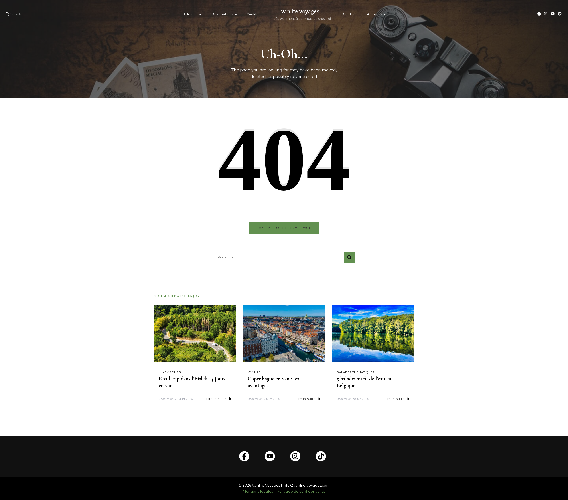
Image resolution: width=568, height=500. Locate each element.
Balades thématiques (356, 372)
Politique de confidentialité (301, 491)
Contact (350, 14)
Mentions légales (258, 491)
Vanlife (253, 14)
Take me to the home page (284, 228)
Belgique (190, 14)
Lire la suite (216, 399)
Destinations (222, 14)
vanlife (254, 372)
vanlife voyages (300, 11)
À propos (375, 14)
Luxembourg (170, 372)
